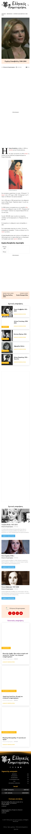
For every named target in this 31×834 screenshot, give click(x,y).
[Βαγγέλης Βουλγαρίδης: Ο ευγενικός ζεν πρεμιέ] (15, 721)
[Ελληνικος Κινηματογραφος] (8, 608)
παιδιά (3, 231)
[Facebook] (8, 72)
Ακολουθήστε (25, 792)
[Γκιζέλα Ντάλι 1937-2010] (15, 516)
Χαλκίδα (10, 150)
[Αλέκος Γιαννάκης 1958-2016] (7, 323)
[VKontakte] (18, 767)
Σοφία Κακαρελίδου (22, 295)
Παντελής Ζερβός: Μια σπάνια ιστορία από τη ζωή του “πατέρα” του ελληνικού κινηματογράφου (15, 655)
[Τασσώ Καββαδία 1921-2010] (7, 311)
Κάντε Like (26, 789)
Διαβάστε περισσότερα (20, 314)
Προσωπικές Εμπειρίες (9, 690)
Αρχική (4, 13)
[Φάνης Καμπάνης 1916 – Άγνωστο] (7, 359)
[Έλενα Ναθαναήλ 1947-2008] (15, 578)
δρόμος (3, 195)
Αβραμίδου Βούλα (19, 346)
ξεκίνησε (26, 153)
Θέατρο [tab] (4, 251)
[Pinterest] (18, 72)
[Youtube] (21, 613)
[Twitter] (13, 72)
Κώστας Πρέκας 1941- (20, 334)
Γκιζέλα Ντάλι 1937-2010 (10, 525)
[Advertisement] (15, 93)
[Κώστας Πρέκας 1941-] (7, 335)
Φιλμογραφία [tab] (4, 247)
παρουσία (16, 238)
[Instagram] (13, 613)
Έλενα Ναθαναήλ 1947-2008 (10, 587)
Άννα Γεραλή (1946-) (8, 556)
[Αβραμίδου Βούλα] (7, 347)
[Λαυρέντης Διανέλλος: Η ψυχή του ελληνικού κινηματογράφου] (15, 680)
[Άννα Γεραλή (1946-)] (15, 547)
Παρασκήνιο (6, 648)
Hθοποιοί (9, 13)
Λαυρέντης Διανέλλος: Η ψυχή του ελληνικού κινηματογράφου (13, 697)
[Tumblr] (23, 72)
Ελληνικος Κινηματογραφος (9, 67)
